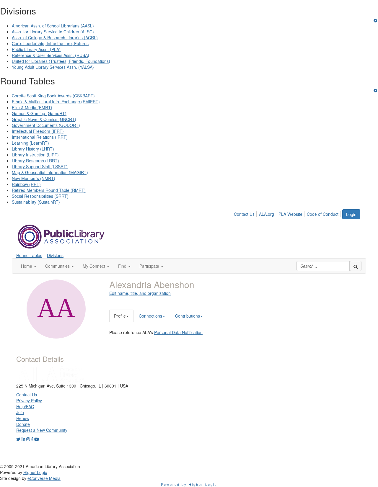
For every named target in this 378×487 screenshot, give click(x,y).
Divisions (55, 255)
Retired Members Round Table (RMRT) (49, 190)
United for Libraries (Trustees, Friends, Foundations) (61, 61)
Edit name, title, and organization (140, 293)
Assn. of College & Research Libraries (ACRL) (55, 37)
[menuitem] (245, 213)
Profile (120, 316)
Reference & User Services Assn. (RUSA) (50, 55)
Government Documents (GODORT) (46, 125)
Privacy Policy (29, 400)
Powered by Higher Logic (189, 484)
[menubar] (287, 213)
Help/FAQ (25, 406)
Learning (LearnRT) (30, 143)
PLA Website (290, 214)
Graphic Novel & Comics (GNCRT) (44, 119)
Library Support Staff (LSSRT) (40, 166)
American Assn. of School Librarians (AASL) (53, 26)
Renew (22, 418)
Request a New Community (41, 430)
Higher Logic (35, 472)
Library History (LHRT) (33, 149)
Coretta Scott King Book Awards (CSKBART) (53, 96)
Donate (23, 424)
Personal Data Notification (178, 332)
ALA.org (266, 214)
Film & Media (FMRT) (32, 107)
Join (20, 412)
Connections (150, 316)
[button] (29, 266)
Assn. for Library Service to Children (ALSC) (53, 32)
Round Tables (29, 255)
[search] (355, 266)
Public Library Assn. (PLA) (36, 49)
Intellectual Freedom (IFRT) (38, 131)
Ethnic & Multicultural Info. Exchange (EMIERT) (56, 101)
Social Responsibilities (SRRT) (40, 196)
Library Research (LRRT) (35, 161)
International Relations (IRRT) (40, 137)
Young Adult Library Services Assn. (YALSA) (53, 67)
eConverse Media (44, 478)
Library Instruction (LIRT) (35, 155)
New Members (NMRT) (33, 178)
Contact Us (244, 214)
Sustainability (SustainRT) (36, 202)
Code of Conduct (322, 214)
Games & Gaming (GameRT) (39, 113)
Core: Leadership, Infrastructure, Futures (50, 43)
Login (351, 214)
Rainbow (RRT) (26, 184)
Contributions (187, 316)
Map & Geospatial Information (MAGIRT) (50, 172)
